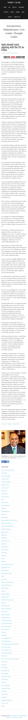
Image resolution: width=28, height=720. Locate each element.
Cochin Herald (5, 488)
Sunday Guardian (5, 614)
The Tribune (4, 679)
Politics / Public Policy (13, 424)
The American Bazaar (6, 620)
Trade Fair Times (5, 688)
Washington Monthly (6, 700)
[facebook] (5, 461)
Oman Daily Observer (6, 585)
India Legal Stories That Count (9, 520)
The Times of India (6, 676)
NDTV (2, 576)
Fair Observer (4, 502)
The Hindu (4, 635)
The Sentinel (4, 667)
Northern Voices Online (7, 582)
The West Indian (5, 685)
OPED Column (5, 588)
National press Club (6, 573)
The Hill (3, 632)
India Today (4, 538)
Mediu (2, 558)
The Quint (3, 664)
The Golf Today (5, 629)
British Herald (5, 479)
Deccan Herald (5, 496)
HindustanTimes (5, 511)
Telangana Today (5, 617)
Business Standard (5, 482)
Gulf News (4, 508)
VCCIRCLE (4, 691)
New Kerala (4, 579)
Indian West (4, 535)
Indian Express (5, 532)
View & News (4, 694)
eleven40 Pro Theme (16, 715)
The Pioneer (4, 661)
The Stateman (4, 673)
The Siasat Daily (5, 670)
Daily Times (4, 490)
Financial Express (5, 505)
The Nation (4, 656)
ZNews (3, 706)
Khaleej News (4, 546)
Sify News (3, 603)
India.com (3, 514)
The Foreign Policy (6, 626)
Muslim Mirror (5, 570)
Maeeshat (3, 555)
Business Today (5, 485)
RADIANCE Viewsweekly (7, 600)
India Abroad (4, 517)
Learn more (20, 457)
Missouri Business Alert (7, 564)
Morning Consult (5, 567)
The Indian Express (6, 641)
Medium (3, 561)
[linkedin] (2, 461)
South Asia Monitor (6, 608)
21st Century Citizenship (7, 470)
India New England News (7, 526)
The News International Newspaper (10, 659)
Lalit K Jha (4, 552)
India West (4, 544)
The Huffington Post (6, 638)
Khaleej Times (5, 549)
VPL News (3, 697)
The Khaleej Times (6, 647)
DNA (2, 499)
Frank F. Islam (14, 2)
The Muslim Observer (6, 653)
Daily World (4, 493)
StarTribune (4, 611)
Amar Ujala (4, 473)
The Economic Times (6, 623)
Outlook (3, 591)
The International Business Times (9, 644)
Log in (20, 717)
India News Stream (6, 529)
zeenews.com (4, 703)
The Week (3, 682)
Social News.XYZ (5, 605)
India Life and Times (6, 523)
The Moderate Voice (6, 650)
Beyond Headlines (5, 476)
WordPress (15, 717)
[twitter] (8, 461)
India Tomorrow (5, 541)
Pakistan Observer (6, 594)
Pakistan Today (5, 597)
